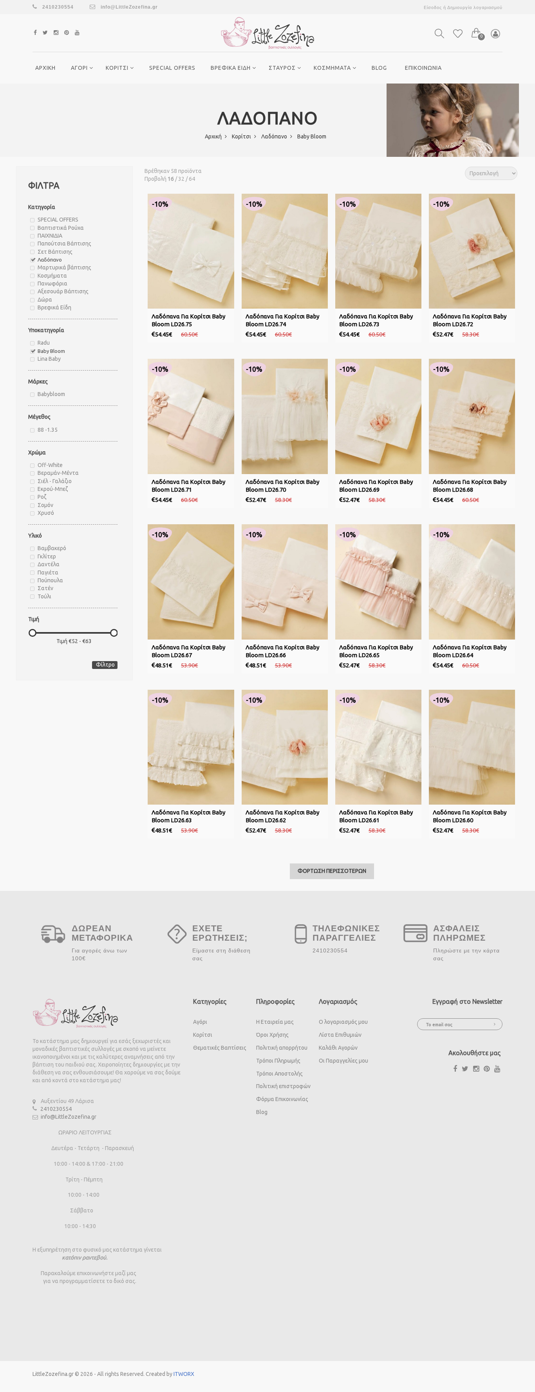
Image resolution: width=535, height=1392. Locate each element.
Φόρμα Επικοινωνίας (282, 1099)
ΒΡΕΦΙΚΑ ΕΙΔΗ (231, 68)
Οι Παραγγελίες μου (343, 1061)
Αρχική (214, 136)
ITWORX (184, 1374)
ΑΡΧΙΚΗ (45, 68)
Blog (379, 68)
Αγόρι (200, 1022)
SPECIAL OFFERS (172, 68)
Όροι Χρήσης (272, 1035)
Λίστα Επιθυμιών (340, 1035)
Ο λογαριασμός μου (343, 1022)
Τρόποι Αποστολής (279, 1073)
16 (171, 179)
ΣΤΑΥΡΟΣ (283, 68)
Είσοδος (433, 7)
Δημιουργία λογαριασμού (474, 7)
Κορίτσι (242, 136)
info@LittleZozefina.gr (128, 7)
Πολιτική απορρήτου (281, 1048)
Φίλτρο (105, 664)
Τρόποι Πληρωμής (278, 1061)
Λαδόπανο (274, 136)
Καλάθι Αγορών (338, 1048)
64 (192, 179)
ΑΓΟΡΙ (80, 68)
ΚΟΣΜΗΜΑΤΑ (333, 68)
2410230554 (56, 1109)
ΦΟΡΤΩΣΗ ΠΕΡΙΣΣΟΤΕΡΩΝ (332, 871)
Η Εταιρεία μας (275, 1022)
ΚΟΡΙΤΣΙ (118, 68)
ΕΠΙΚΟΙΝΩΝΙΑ (423, 68)
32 (181, 179)
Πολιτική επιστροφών (283, 1086)
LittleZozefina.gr (53, 1374)
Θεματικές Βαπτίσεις (219, 1048)
